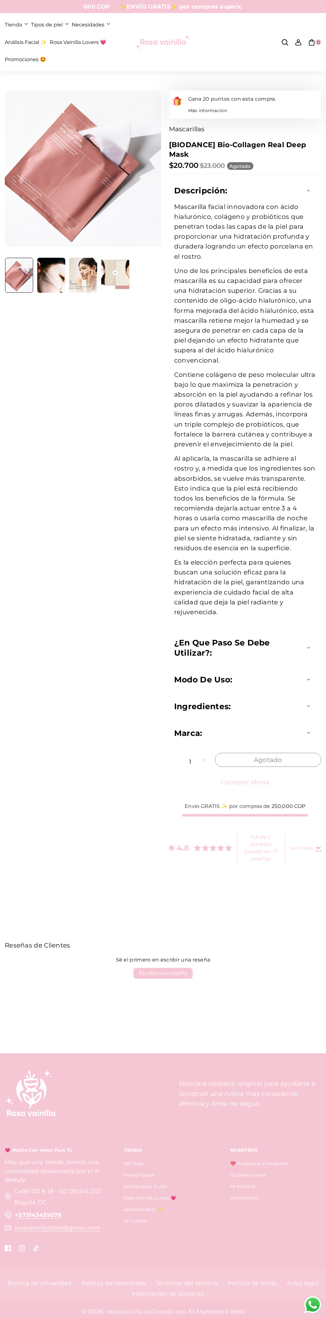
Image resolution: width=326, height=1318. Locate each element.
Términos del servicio (187, 1283)
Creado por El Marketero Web (198, 1311)
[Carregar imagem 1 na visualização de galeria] (19, 275)
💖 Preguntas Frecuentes (259, 1163)
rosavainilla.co (129, 1311)
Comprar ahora (245, 782)
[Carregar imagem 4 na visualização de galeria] (115, 275)
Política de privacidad (39, 1283)
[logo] (30, 1093)
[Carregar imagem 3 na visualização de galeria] (83, 275)
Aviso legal (303, 1283)
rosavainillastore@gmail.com (57, 1227)
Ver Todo (134, 1163)
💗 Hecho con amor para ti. (39, 1150)
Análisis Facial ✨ (143, 1209)
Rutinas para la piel (145, 1186)
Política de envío (252, 1283)
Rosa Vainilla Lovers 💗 (150, 1198)
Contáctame (244, 1198)
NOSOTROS (244, 1150)
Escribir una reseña (163, 973)
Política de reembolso (114, 1283)
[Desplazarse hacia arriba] (311, 1279)
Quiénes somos (248, 1175)
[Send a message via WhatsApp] (313, 1305)
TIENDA (133, 1150)
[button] (16, 25)
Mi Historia (242, 1186)
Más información (207, 110)
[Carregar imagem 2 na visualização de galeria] (51, 275)
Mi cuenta (135, 1221)
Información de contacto (168, 1293)
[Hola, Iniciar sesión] (298, 42)
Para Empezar (140, 1175)
